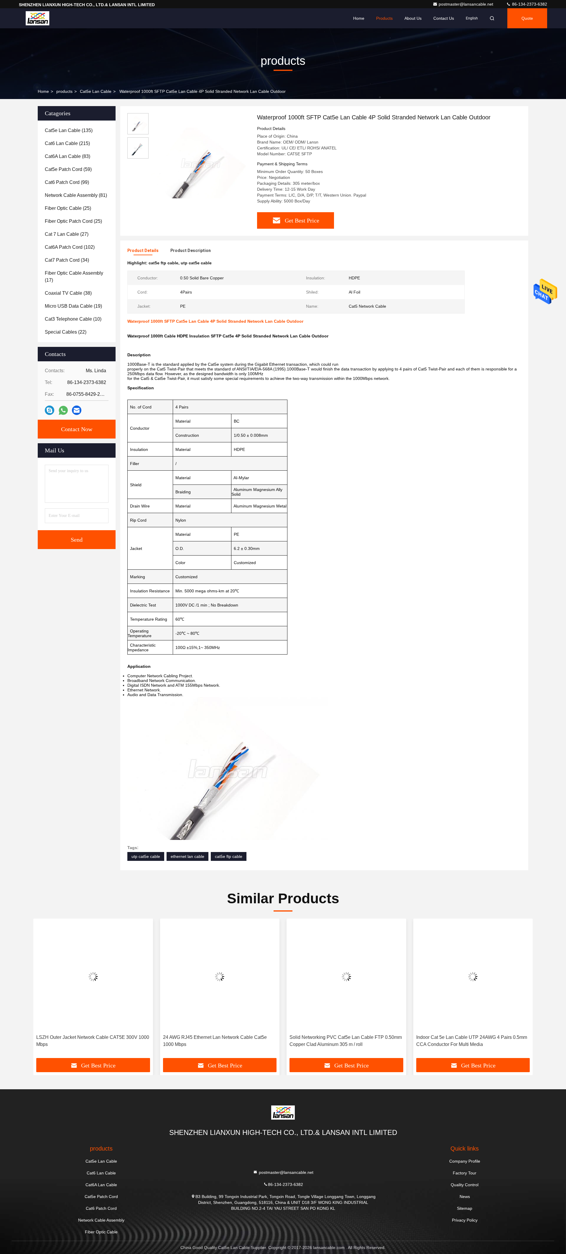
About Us (413, 18)
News (465, 1196)
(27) (66, 234)
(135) (69, 130)
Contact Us (443, 18)
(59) (68, 169)
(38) (68, 293)
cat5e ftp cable (228, 856)
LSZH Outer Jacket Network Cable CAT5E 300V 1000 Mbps (92, 1041)
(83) (67, 156)
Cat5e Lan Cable (95, 91)
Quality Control (464, 1184)
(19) (73, 306)
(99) (67, 182)
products (64, 91)
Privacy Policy (465, 1220)
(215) (67, 143)
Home (358, 18)
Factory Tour (464, 1173)
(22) (65, 331)
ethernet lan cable (187, 856)
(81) (76, 195)
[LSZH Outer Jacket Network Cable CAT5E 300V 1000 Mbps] (93, 976)
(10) (73, 319)
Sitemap (464, 1208)
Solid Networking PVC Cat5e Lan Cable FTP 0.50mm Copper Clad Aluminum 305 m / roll (345, 1041)
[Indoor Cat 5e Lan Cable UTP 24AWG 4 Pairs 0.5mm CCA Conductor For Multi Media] (473, 976)
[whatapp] (63, 410)
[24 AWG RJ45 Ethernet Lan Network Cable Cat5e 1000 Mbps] (220, 976)
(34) (67, 260)
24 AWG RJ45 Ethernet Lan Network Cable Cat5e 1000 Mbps (215, 1041)
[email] (76, 410)
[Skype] (49, 410)
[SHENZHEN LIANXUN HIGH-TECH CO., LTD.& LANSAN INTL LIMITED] (37, 18)
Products (384, 18)
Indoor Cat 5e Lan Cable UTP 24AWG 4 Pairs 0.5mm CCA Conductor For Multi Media (471, 1041)
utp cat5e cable (145, 856)
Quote (527, 18)
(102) (70, 247)
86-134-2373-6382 (529, 4)
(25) (68, 208)
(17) (74, 277)
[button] (44, 990)
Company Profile (464, 1161)
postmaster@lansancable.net (466, 4)
